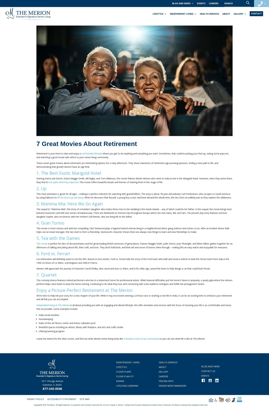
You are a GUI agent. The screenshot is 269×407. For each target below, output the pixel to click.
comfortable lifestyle (91, 153)
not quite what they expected (63, 182)
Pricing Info (166, 381)
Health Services (209, 14)
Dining (120, 381)
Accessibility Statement (61, 399)
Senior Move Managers (172, 386)
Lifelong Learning (127, 386)
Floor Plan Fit (125, 376)
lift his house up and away (70, 197)
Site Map (85, 399)
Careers (213, 3)
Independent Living (181, 14)
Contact (256, 13)
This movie (41, 243)
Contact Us (208, 371)
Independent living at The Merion (53, 305)
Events (201, 3)
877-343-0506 (52, 389)
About (226, 14)
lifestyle (158, 14)
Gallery (238, 14)
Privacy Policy (35, 399)
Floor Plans (123, 372)
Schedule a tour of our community (141, 338)
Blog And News (181, 3)
